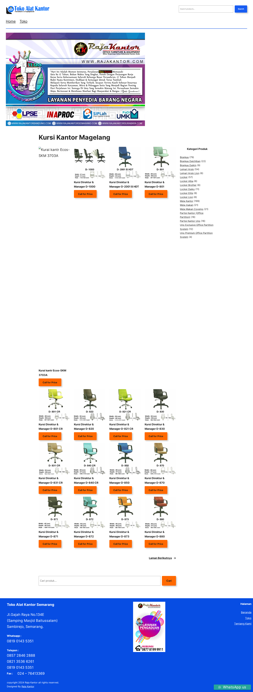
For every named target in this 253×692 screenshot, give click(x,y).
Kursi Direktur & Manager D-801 (154, 184)
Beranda (246, 612)
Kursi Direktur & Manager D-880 (155, 534)
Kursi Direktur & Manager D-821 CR (121, 426)
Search (241, 9)
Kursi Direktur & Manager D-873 (119, 534)
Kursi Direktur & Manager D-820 (84, 426)
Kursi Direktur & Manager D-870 (155, 480)
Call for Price (50, 382)
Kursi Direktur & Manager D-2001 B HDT (124, 184)
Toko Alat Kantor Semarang (30, 604)
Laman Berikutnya (162, 558)
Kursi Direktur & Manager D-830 (155, 426)
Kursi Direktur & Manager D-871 (48, 534)
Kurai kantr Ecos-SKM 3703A (52, 373)
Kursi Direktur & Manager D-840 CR (86, 480)
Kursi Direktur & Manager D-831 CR (51, 480)
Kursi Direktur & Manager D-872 (84, 534)
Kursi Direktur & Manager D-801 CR (51, 426)
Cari (169, 580)
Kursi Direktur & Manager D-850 (119, 480)
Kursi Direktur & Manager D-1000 (84, 184)
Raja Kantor (28, 686)
